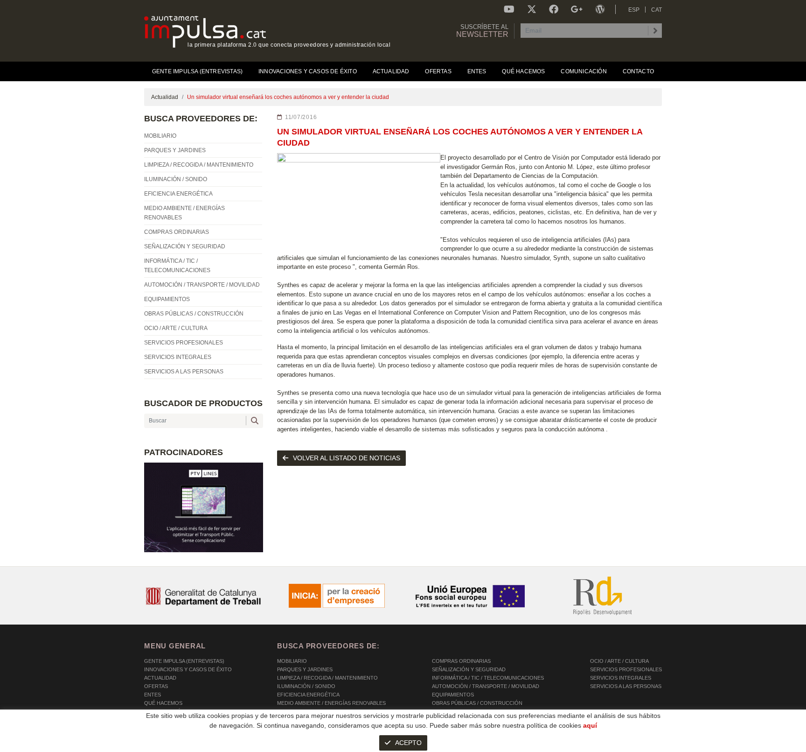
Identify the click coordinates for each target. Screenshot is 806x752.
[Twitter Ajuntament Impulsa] (531, 9)
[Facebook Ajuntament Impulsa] (553, 9)
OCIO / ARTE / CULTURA (619, 661)
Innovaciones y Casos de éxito (188, 669)
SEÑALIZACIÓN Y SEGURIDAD (469, 669)
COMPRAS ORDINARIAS (461, 661)
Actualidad (164, 97)
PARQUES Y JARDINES (305, 669)
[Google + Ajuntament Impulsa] (577, 9)
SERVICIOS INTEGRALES (620, 678)
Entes (152, 694)
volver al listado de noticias (346, 458)
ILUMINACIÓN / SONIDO (306, 686)
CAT (656, 10)
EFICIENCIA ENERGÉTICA (308, 694)
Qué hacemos (163, 703)
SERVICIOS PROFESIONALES (626, 669)
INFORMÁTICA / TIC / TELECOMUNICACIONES (488, 678)
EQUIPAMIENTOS (453, 694)
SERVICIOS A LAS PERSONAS (625, 686)
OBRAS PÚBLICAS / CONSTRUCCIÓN (477, 703)
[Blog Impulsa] (599, 9)
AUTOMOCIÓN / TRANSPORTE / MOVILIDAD (485, 686)
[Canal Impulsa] (509, 9)
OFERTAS (156, 686)
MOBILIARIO (292, 661)
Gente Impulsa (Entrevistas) (184, 661)
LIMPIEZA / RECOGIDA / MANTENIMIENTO (327, 678)
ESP (633, 10)
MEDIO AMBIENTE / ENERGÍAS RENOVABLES (331, 703)
